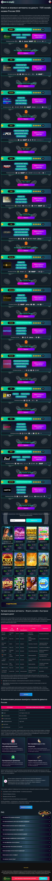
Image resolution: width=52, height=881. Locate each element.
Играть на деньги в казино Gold (39, 199)
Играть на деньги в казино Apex (39, 133)
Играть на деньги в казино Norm (39, 166)
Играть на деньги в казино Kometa (39, 363)
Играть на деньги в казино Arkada (39, 331)
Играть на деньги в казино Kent (39, 427)
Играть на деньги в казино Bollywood (39, 298)
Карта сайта (26, 867)
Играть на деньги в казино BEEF (39, 458)
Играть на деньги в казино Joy (39, 232)
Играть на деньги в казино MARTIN (39, 490)
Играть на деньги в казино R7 (39, 395)
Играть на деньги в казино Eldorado (39, 265)
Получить (43, 878)
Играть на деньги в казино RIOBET (39, 36)
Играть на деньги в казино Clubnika (39, 100)
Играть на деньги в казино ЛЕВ (39, 67)
